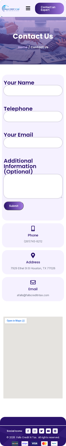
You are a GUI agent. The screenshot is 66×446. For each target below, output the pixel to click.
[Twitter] (41, 430)
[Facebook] (28, 430)
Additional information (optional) (20, 166)
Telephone (18, 108)
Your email (18, 135)
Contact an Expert (48, 8)
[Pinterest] (55, 430)
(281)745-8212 (33, 241)
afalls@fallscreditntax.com (33, 295)
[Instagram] (34, 430)
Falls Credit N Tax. (27, 437)
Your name (19, 82)
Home (23, 47)
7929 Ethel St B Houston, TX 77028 (33, 268)
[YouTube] (48, 430)
